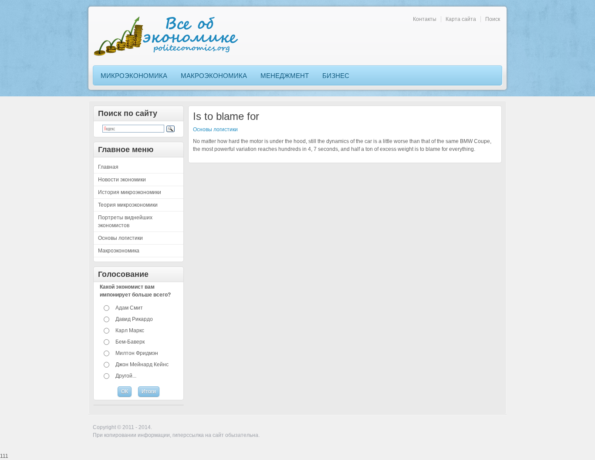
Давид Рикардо (134, 319)
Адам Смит (129, 308)
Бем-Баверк (130, 342)
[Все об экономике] (169, 36)
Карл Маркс (129, 330)
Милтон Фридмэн (136, 353)
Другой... (125, 376)
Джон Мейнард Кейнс (142, 364)
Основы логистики (215, 129)
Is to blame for (226, 116)
